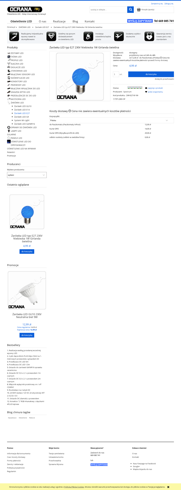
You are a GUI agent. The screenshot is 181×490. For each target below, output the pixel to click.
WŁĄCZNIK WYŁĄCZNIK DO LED (25, 88)
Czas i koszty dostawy (16, 457)
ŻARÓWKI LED (17, 102)
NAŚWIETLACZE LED (20, 78)
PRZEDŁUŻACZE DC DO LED (23, 95)
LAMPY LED (16, 131)
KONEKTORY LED (19, 81)
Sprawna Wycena (56, 464)
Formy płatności (14, 460)
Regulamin (11, 471)
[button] (153, 88)
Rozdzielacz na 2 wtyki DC (19, 390)
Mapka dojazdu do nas (142, 469)
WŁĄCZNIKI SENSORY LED (23, 74)
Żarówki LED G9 (21, 116)
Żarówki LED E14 (22, 109)
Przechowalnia (55, 460)
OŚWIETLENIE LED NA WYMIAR (21, 148)
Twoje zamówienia (56, 453)
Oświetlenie (23, 418)
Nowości (11, 152)
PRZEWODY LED (18, 85)
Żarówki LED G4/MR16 (24, 123)
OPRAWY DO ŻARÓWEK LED (24, 127)
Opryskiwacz (12, 418)
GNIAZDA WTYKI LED (20, 92)
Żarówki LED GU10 (22, 106)
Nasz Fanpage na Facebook (144, 463)
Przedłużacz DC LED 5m (18, 361)
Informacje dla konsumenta (18, 453)
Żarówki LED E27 (22, 113)
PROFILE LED (16, 60)
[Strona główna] (24, 8)
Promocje (11, 155)
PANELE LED (16, 138)
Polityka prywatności (16, 468)
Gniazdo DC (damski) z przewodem (24, 398)
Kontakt (135, 457)
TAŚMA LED (16, 56)
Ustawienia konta (56, 457)
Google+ (136, 466)
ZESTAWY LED (17, 53)
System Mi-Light (21, 120)
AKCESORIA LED (18, 99)
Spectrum (127, 91)
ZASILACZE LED (18, 67)
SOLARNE (11, 134)
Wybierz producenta (15, 170)
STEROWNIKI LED (19, 70)
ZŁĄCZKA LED (17, 63)
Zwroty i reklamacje (15, 464)
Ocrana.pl (11, 27)
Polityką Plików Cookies (74, 487)
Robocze (32, 418)
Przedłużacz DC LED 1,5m (19, 364)
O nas (134, 453)
